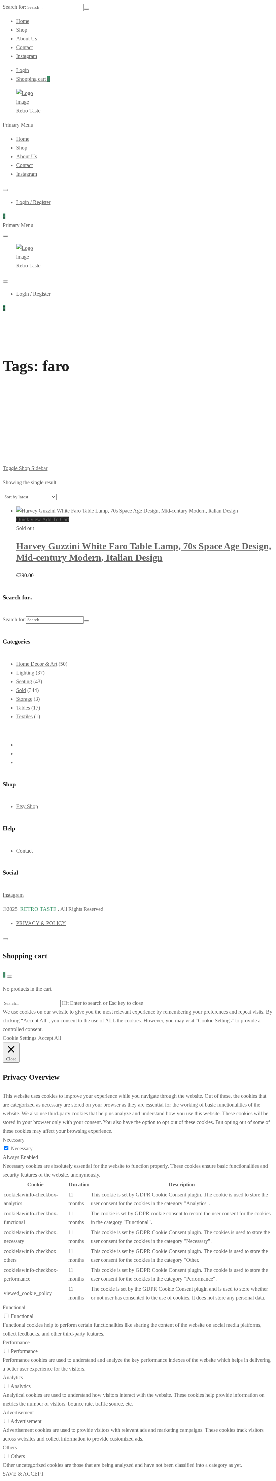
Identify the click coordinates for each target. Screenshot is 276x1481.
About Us (26, 38)
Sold (21, 690)
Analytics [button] (13, 1377)
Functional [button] (14, 1307)
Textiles (24, 716)
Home (22, 21)
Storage (24, 699)
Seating (24, 681)
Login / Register (33, 202)
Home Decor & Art (36, 664)
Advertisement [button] (18, 1412)
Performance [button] (16, 1342)
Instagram (26, 56)
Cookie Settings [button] (19, 1038)
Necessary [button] (14, 1140)
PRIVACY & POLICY (41, 923)
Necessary (22, 1148)
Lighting (25, 673)
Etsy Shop (27, 806)
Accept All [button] (49, 1038)
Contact (24, 47)
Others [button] (10, 1447)
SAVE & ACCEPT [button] (23, 1474)
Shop (21, 30)
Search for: (14, 7)
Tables (23, 708)
